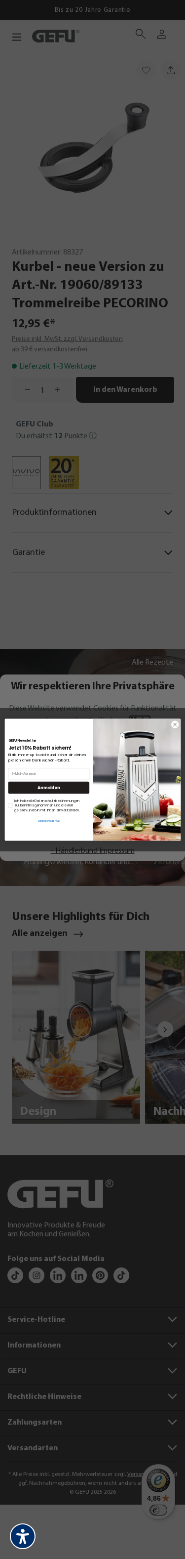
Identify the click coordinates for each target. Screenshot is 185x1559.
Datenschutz (44, 821)
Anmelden (48, 787)
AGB (57, 821)
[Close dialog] (175, 724)
